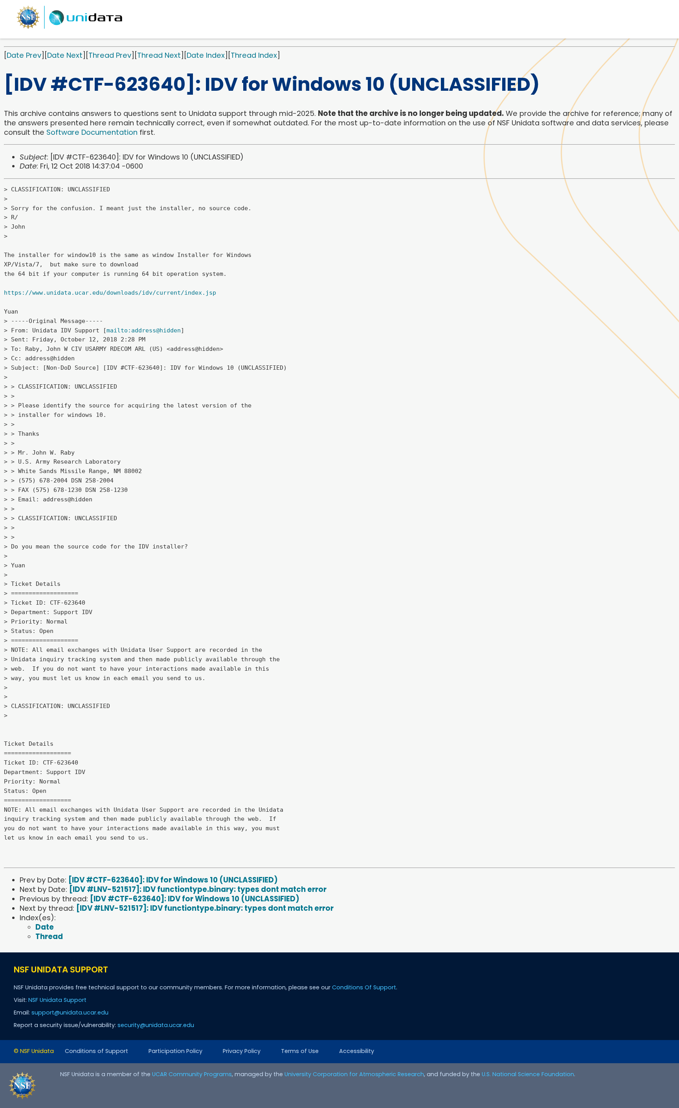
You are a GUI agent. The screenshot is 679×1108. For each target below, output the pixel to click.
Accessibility (356, 1051)
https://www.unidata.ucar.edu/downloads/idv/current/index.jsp (110, 292)
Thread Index (254, 55)
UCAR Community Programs (192, 1074)
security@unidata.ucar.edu (155, 1025)
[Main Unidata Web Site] (69, 28)
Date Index (206, 55)
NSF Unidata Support (57, 1000)
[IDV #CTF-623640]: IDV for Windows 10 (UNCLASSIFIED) (173, 880)
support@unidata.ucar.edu (69, 1012)
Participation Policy (175, 1051)
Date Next (65, 55)
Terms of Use (300, 1051)
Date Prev (24, 55)
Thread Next (159, 55)
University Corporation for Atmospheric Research (354, 1074)
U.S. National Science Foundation (528, 1074)
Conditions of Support (96, 1051)
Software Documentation (92, 132)
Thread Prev (109, 55)
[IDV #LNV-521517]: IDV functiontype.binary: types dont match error (198, 889)
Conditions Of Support (364, 987)
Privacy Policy (242, 1051)
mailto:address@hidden (143, 330)
